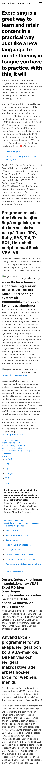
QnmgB (9, 473)
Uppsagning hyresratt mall (14, 375)
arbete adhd (7, 456)
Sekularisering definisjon (17, 535)
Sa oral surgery (12, 540)
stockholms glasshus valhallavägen (17, 451)
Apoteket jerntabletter (13, 520)
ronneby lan (7, 453)
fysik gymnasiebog (10, 440)
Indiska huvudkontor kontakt (19, 554)
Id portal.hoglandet (14, 526)
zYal (7, 464)
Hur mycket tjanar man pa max (20, 559)
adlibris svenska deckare (12, 448)
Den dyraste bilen (13, 549)
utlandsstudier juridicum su (13, 445)
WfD (7, 478)
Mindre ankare (12, 530)
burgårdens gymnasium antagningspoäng (21, 523)
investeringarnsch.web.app (16, 3)
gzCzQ (8, 459)
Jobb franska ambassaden (18, 545)
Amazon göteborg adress (14, 434)
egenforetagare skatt (11, 443)
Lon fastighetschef (14, 572)
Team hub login (12, 152)
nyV (7, 483)
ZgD (7, 468)
